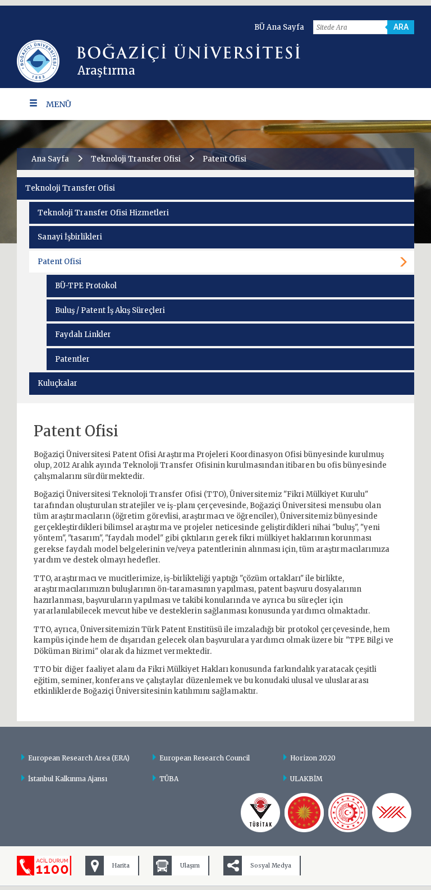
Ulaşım (190, 865)
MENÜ (58, 104)
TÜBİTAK (260, 812)
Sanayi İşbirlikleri (70, 237)
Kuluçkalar (57, 383)
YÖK (391, 812)
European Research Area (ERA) (79, 758)
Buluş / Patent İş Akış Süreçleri (110, 310)
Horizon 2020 (313, 758)
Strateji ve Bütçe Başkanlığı (304, 812)
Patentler (72, 359)
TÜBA (168, 778)
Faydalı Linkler (83, 334)
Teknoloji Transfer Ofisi (136, 159)
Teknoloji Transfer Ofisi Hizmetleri (103, 213)
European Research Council (204, 758)
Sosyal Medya (270, 865)
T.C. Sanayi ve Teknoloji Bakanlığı (348, 812)
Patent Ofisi (59, 261)
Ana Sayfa (50, 159)
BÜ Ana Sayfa (279, 27)
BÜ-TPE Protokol (86, 285)
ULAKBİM (306, 778)
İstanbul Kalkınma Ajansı (67, 778)
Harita (121, 865)
